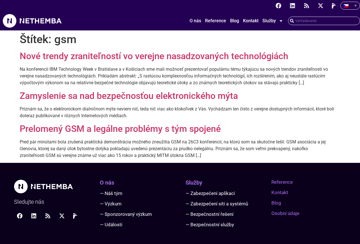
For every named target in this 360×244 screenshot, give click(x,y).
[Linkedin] (292, 5)
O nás (195, 20)
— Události (111, 224)
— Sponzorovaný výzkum (126, 214)
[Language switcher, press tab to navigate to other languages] (350, 6)
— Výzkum (111, 204)
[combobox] (324, 21)
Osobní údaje (285, 213)
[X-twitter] (320, 5)
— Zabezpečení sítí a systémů (217, 204)
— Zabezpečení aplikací (210, 193)
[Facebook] (278, 5)
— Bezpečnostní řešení (209, 214)
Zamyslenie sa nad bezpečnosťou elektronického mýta (129, 95)
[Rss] (306, 5)
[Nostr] (334, 5)
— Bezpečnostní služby (210, 224)
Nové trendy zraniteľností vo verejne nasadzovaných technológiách (154, 56)
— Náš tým (111, 193)
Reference (215, 20)
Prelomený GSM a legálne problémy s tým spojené (120, 128)
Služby (269, 20)
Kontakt (250, 20)
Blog (234, 20)
